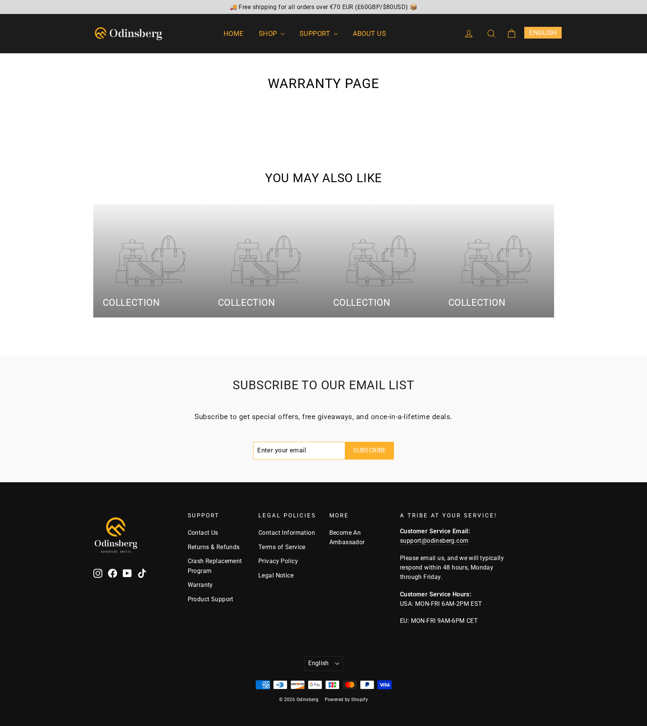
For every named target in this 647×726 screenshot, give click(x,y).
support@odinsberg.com (434, 540)
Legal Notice (275, 575)
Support (316, 33)
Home (234, 33)
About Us (369, 33)
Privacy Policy (278, 561)
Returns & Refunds (214, 547)
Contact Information (286, 532)
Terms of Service (282, 547)
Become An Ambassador (347, 537)
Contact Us (203, 532)
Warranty (200, 584)
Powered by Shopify (346, 699)
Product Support (210, 599)
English (318, 663)
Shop (269, 33)
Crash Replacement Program (215, 565)
